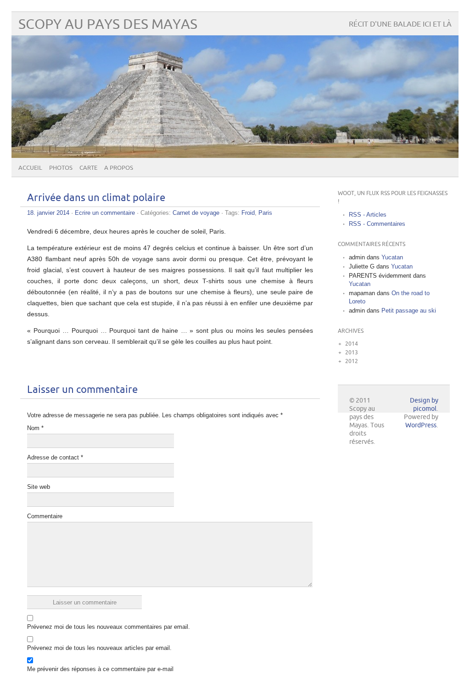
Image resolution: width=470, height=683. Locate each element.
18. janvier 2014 (48, 212)
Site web (38, 486)
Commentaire (44, 516)
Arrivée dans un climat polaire (96, 198)
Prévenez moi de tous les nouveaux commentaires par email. (108, 626)
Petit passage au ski (408, 310)
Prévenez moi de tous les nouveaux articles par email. (99, 647)
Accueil (30, 168)
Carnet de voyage (196, 212)
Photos (61, 168)
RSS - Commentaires (377, 223)
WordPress (420, 425)
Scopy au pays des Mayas (107, 24)
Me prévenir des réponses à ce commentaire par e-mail (100, 669)
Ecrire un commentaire (105, 212)
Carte (88, 168)
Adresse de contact (55, 457)
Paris (265, 212)
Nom (35, 428)
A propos (118, 168)
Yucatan (392, 257)
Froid (248, 212)
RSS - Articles (367, 214)
